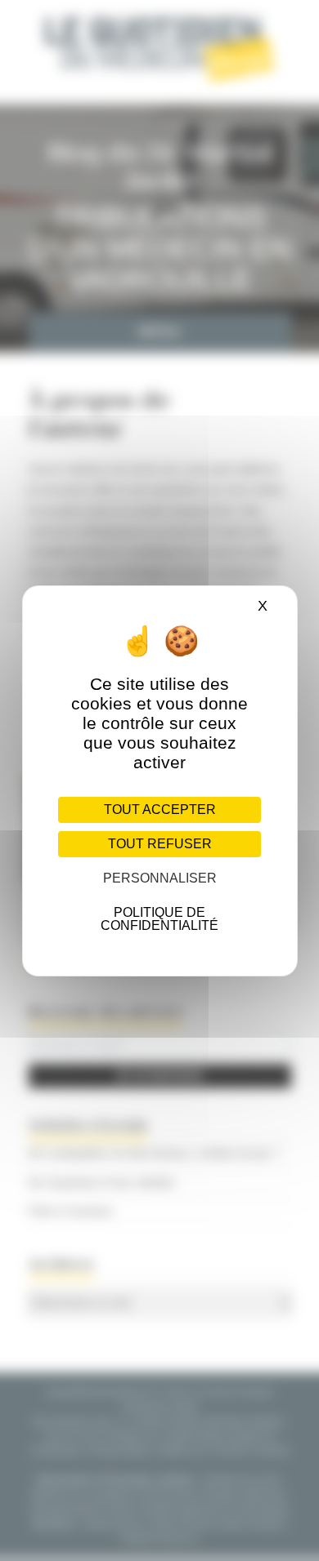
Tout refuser (160, 844)
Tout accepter (160, 809)
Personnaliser (160, 878)
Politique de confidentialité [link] (159, 918)
